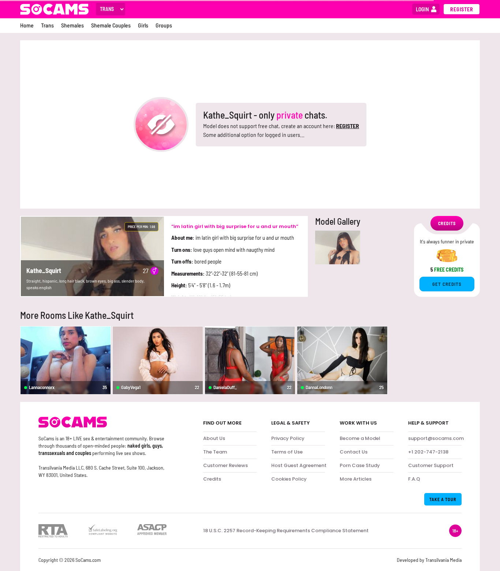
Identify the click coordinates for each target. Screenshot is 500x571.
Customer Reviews (225, 465)
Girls (143, 25)
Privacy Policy (288, 438)
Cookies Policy (289, 478)
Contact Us (353, 451)
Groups (164, 25)
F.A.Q (414, 478)
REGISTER (347, 125)
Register (461, 9)
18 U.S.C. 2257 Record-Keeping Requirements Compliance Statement (286, 531)
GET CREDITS (447, 284)
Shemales (72, 25)
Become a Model (360, 438)
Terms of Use (287, 451)
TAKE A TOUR (442, 499)
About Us (214, 438)
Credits (212, 478)
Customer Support (431, 465)
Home (27, 25)
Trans (47, 25)
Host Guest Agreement (299, 465)
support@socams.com (436, 438)
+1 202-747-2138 (428, 451)
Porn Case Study (360, 465)
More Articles (356, 478)
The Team (215, 451)
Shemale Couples (111, 25)
